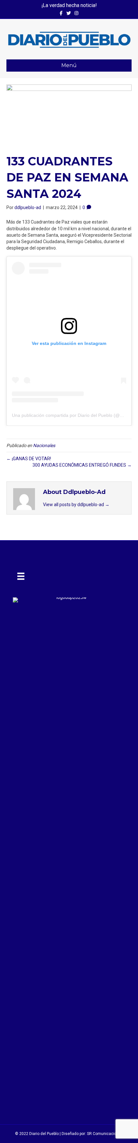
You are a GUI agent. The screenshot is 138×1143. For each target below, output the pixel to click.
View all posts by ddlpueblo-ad (76, 504)
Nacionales (44, 445)
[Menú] (21, 576)
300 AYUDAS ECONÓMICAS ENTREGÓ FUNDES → (82, 465)
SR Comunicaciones (105, 1133)
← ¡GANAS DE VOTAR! (28, 458)
